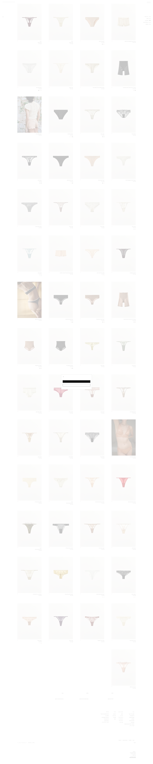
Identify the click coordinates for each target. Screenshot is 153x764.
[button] (76, 381)
